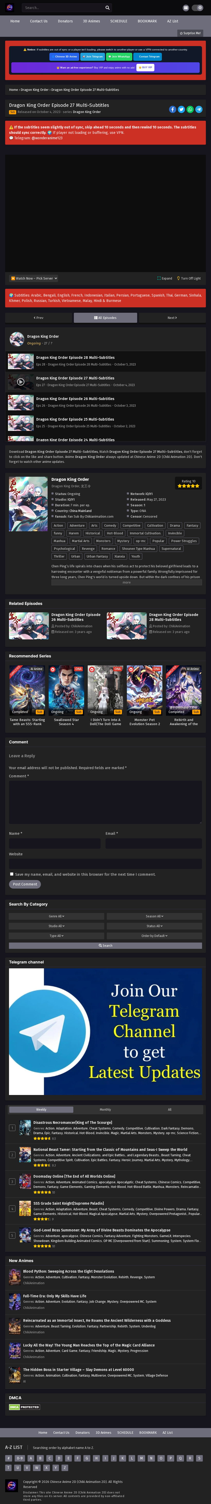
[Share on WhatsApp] (191, 110)
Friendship (99, 1351)
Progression (139, 1351)
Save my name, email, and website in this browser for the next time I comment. (85, 874)
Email (112, 833)
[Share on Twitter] (182, 110)
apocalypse (107, 1182)
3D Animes (103, 1433)
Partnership (108, 1326)
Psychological (64, 549)
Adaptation (64, 1128)
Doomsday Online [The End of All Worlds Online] (74, 1176)
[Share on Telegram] (199, 110)
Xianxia (120, 556)
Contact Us (61, 1433)
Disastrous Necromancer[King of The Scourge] (72, 1122)
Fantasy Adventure (117, 1236)
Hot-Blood (115, 533)
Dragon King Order (87, 112)
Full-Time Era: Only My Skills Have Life (54, 1296)
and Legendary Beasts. (143, 1155)
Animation (53, 1375)
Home (42, 1433)
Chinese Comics (169, 1182)
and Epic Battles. (114, 1155)
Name (15, 833)
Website (16, 854)
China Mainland (80, 511)
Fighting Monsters (145, 1236)
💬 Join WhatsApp (119, 56)
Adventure (77, 525)
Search (107, 945)
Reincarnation (191, 1187)
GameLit (165, 1236)
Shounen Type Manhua (138, 549)
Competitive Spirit (60, 1160)
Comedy (110, 525)
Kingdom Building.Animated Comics (76, 1241)
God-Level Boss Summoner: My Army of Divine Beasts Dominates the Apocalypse (101, 1230)
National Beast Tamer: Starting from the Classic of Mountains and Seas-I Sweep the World (110, 1149)
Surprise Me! (192, 33)
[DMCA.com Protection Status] (24, 1409)
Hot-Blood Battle (139, 1187)
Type (55, 936)
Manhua (59, 541)
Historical (92, 533)
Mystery (123, 541)
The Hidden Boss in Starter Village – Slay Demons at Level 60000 (78, 1370)
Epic (47, 1133)
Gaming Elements (96, 1187)
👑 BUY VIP (145, 67)
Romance (108, 549)
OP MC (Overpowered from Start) (126, 1241)
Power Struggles (184, 541)
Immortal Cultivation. (145, 533)
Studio (55, 926)
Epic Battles (99, 1160)
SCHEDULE (125, 1433)
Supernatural (171, 549)
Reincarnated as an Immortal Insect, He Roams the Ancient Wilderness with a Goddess (97, 1320)
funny (58, 533)
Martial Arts (81, 541)
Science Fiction (187, 1133)
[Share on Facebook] (173, 110)
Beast (93, 1209)
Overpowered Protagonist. (168, 1214)
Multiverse (98, 1375)
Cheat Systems (100, 1128)
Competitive (131, 525)
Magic (115, 1133)
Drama (175, 525)
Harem (74, 533)
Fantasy (192, 525)
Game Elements (71, 1187)
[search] (107, 8)
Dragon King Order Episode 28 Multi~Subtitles (173, 617)
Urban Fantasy (97, 556)
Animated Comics (84, 1182)
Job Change (97, 1301)
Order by (153, 936)
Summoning (160, 1241)
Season (153, 916)
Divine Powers (164, 1209)
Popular (158, 541)
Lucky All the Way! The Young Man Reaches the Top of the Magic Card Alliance (89, 1345)
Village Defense (157, 1375)
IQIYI (71, 499)
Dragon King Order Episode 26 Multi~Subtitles (76, 617)
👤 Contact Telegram (148, 56)
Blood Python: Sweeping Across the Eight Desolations (68, 1271)
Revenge (88, 549)
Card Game (69, 1351)
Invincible (175, 533)
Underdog (149, 1326)
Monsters (103, 541)
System (176, 1241)
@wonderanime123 (47, 138)
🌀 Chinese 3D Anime (64, 56)
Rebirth (124, 1277)
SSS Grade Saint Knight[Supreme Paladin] (68, 1203)
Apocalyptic (125, 1182)
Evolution (68, 1301)
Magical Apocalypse (103, 1214)
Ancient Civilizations (86, 1155)
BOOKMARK (148, 1433)
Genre (55, 916)
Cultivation (155, 525)
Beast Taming (171, 1155)
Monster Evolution (104, 1277)
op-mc (141, 541)
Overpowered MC (132, 1301)
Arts (94, 525)
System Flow (192, 1241)
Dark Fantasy (170, 1128)
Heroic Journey (132, 1160)
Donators (82, 1433)
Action (58, 525)
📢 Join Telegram (93, 56)
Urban (75, 556)
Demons (187, 1128)
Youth (135, 556)
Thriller (59, 556)
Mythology (181, 1160)
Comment (19, 776)
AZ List (168, 1433)
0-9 (20, 1458)
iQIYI (149, 494)
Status (153, 926)
